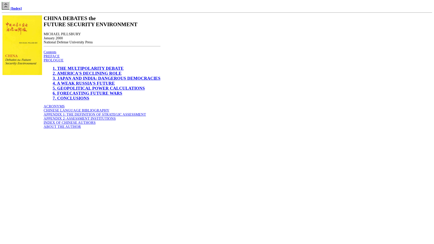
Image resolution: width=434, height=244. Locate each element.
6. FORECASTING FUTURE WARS (87, 93)
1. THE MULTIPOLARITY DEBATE (88, 68)
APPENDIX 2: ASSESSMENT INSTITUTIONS (80, 118)
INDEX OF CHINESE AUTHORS (70, 122)
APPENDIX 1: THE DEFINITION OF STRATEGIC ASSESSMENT (95, 114)
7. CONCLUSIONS (71, 98)
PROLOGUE (54, 60)
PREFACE (52, 56)
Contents (50, 52)
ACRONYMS (54, 106)
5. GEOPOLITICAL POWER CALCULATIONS (99, 88)
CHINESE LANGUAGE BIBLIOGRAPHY (76, 110)
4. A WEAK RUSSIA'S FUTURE (84, 83)
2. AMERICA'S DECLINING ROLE (87, 73)
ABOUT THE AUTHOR (62, 127)
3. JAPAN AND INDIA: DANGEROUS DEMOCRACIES (106, 78)
